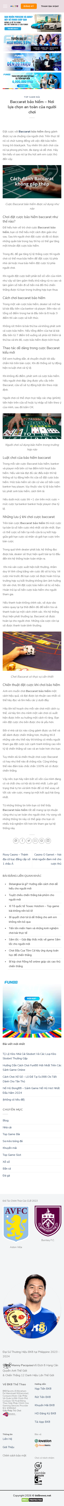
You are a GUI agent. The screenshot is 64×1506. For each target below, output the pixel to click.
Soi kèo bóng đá (13, 1141)
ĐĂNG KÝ (29, 6)
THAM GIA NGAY (50, 6)
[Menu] (5, 6)
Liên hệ (7, 1439)
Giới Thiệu (8, 1447)
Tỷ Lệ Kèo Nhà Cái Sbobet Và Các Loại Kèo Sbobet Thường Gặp (29, 1056)
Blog (6, 1120)
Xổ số (6, 1162)
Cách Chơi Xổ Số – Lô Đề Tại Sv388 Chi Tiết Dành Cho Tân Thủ (30, 1079)
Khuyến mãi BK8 (45, 1405)
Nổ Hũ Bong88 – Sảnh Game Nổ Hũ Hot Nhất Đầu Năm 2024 (31, 1090)
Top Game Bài (32, 97)
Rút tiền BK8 (43, 1397)
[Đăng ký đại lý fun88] (32, 23)
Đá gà (6, 1176)
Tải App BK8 (42, 1422)
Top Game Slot (12, 1155)
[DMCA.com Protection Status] (32, 1499)
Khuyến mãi (10, 1148)
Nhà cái (7, 1127)
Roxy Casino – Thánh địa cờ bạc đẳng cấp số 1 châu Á (16, 859)
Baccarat (25, 132)
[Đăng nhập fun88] (32, 81)
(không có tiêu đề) (14, 1100)
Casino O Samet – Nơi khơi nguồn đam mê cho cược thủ (47, 859)
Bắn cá (7, 1169)
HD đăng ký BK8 (45, 1413)
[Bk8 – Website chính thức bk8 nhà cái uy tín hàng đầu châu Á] (14, 6)
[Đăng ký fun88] (32, 1008)
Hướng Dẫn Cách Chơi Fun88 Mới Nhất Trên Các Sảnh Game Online (32, 1067)
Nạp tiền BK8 (43, 1388)
